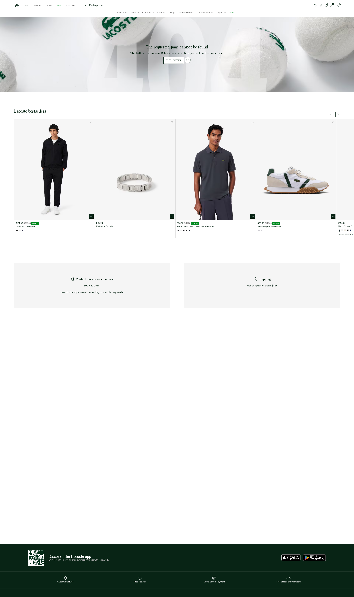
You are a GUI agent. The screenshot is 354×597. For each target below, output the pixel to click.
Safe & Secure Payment (214, 582)
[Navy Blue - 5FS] (22, 230)
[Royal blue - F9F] (350, 230)
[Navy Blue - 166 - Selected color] (339, 230)
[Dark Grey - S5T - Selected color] (178, 230)
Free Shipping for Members (288, 582)
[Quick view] (91, 216)
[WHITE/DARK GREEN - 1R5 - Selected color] (258, 230)
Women (38, 5)
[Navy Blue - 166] (189, 230)
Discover (70, 5)
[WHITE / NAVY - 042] (261, 230)
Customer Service (65, 582)
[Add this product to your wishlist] (91, 122)
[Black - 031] (186, 230)
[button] (315, 5)
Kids (49, 5)
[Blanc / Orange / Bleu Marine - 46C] (19, 230)
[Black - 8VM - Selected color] (17, 230)
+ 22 (193, 230)
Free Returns (140, 582)
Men (27, 5)
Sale (59, 5)
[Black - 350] (183, 230)
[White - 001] (181, 230)
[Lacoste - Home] (17, 5)
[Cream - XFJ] (345, 230)
